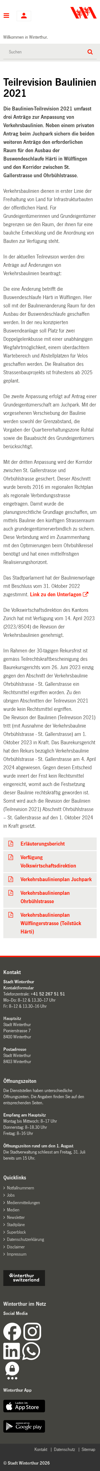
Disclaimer (16, 1247)
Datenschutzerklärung (25, 1239)
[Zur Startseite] (74, 13)
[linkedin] (12, 1358)
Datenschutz (64, 1449)
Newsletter (16, 1217)
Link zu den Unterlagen (55, 594)
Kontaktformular (18, 987)
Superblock (16, 1232)
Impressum (16, 1254)
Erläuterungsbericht (43, 844)
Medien (13, 1210)
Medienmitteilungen (23, 1202)
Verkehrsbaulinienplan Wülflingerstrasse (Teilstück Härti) (51, 923)
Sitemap (88, 1449)
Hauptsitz (12, 1018)
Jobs (11, 1195)
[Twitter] (41, 1339)
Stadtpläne (16, 1224)
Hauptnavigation (6, 16)
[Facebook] (13, 1339)
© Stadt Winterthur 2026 (26, 1463)
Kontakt (40, 1449)
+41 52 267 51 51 (48, 994)
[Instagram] (32, 1339)
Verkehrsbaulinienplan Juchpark (56, 879)
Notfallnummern (20, 1188)
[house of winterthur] (24, 1284)
